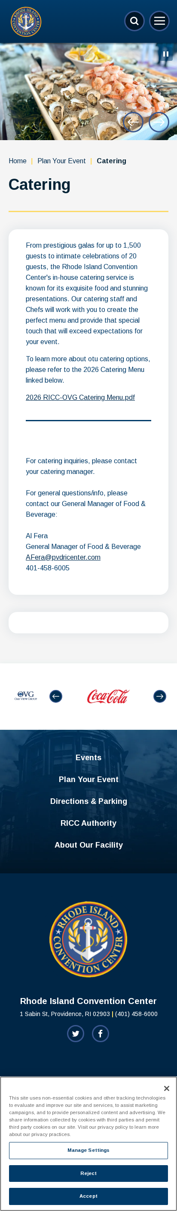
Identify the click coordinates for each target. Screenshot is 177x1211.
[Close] (166, 1088)
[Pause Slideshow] (166, 54)
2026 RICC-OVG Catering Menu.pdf (80, 397)
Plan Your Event (61, 161)
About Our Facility (89, 845)
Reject (88, 1173)
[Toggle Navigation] (159, 21)
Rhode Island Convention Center (26, 21)
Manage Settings (88, 1150)
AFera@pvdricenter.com (63, 557)
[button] (133, 122)
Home (18, 161)
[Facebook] (100, 1033)
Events (88, 757)
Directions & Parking (88, 801)
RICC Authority (88, 823)
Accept (88, 1196)
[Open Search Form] (134, 21)
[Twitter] (75, 1033)
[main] (88, 353)
